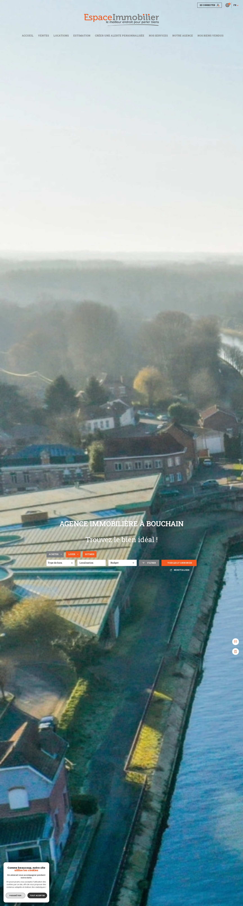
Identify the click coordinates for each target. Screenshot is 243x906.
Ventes (43, 35)
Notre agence (182, 35)
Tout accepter (37, 895)
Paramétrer (16, 895)
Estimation (81, 35)
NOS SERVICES (158, 35)
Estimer (89, 554)
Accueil (27, 35)
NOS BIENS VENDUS (210, 35)
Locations (61, 35)
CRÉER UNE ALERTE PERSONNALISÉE (119, 35)
